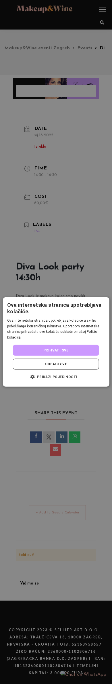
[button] (55, 377)
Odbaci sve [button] (56, 364)
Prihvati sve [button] (56, 350)
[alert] (56, 342)
